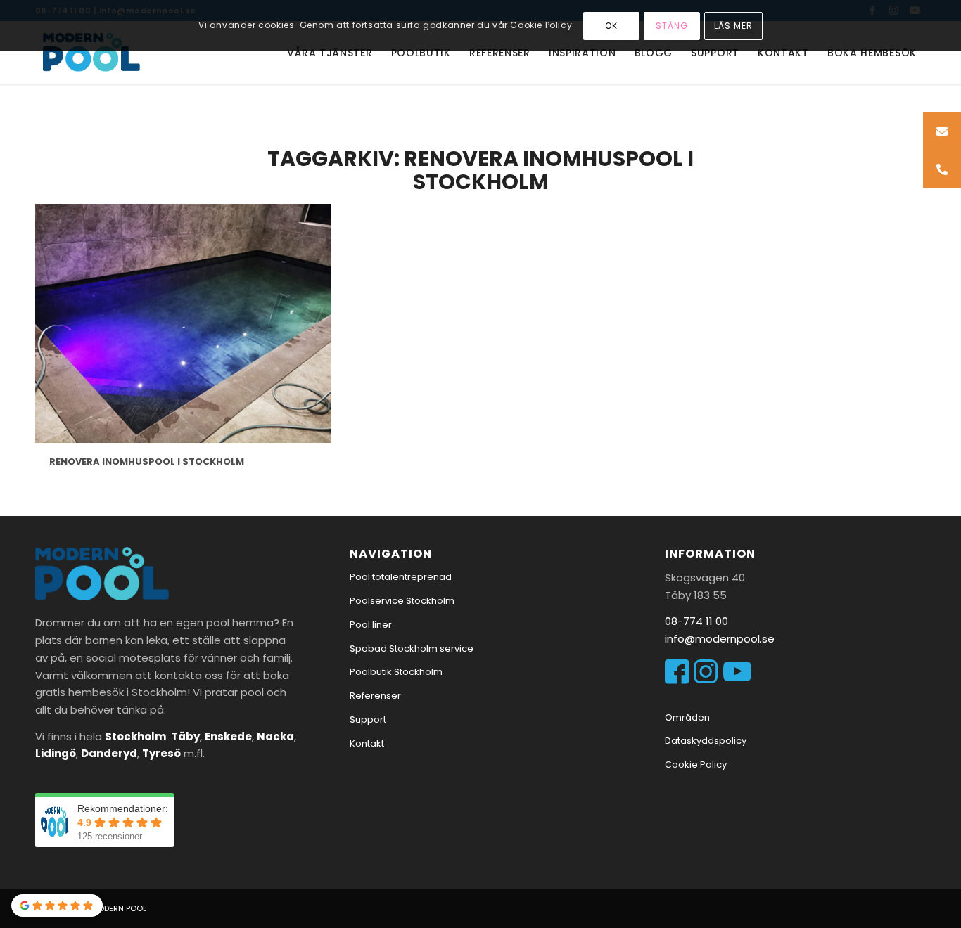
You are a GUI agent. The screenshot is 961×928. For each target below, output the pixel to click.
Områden (687, 717)
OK (611, 26)
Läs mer (733, 26)
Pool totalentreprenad (401, 577)
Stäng (672, 26)
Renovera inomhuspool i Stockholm (146, 461)
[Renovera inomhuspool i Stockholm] (183, 323)
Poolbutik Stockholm (396, 671)
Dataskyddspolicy (705, 740)
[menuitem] (329, 52)
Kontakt (367, 743)
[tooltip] (942, 131)
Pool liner (371, 624)
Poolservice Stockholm (402, 600)
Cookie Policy (696, 764)
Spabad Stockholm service (411, 648)
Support (368, 719)
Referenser (375, 695)
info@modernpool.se (720, 638)
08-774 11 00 (696, 621)
